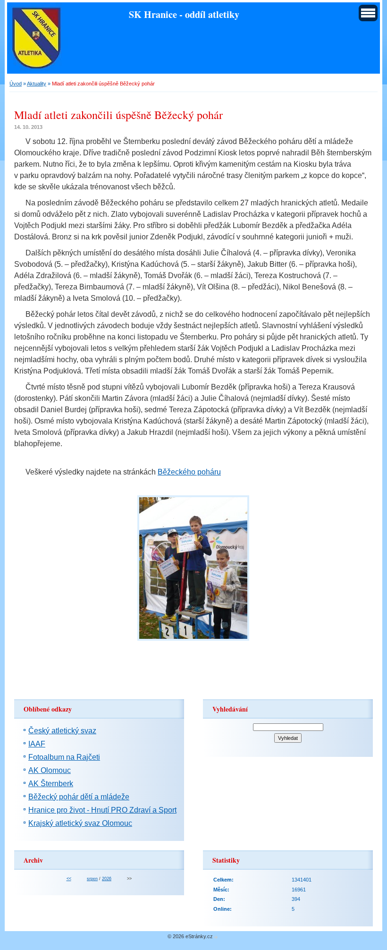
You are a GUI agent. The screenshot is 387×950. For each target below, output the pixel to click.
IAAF (36, 744)
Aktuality (36, 83)
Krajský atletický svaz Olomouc (80, 823)
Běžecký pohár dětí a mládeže (78, 797)
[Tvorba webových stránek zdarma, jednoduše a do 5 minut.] (216, 937)
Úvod (15, 83)
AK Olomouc (49, 770)
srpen (92, 878)
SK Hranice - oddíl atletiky (184, 14)
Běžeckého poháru (189, 472)
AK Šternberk (50, 784)
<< (69, 878)
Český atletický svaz (62, 731)
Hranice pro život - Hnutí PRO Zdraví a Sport (102, 810)
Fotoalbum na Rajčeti (64, 757)
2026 (106, 878)
